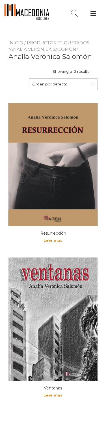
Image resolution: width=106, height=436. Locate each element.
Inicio (15, 42)
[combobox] (63, 84)
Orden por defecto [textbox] (50, 84)
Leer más (53, 240)
